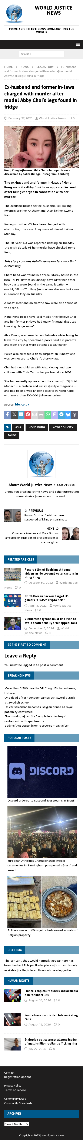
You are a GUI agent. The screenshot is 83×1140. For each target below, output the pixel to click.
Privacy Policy (12, 1085)
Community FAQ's (15, 1099)
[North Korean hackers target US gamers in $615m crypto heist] (12, 600)
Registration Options (17, 1077)
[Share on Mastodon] (54, 415)
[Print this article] (41, 415)
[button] (77, 44)
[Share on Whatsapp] (47, 415)
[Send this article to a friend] (34, 415)
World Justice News (52, 118)
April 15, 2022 (38, 605)
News (24, 67)
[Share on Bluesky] (68, 415)
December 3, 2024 (41, 628)
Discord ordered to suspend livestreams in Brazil (40, 800)
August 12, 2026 (40, 1024)
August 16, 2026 (40, 1000)
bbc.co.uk (22, 404)
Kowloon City (63, 427)
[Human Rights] (12, 995)
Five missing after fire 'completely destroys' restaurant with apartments (35, 718)
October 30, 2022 (41, 582)
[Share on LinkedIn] (21, 415)
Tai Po (11, 435)
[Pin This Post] (27, 415)
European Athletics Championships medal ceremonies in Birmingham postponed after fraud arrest (42, 865)
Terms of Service (15, 1090)
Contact (9, 1072)
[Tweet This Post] (14, 415)
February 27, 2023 (20, 118)
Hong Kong (37, 427)
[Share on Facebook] (7, 415)
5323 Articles (66, 485)
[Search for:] (41, 54)
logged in (29, 665)
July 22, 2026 (37, 1048)
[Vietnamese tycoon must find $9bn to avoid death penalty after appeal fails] (12, 623)
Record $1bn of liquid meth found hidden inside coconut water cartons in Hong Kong (51, 573)
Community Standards (18, 1103)
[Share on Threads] (74, 415)
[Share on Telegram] (61, 415)
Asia (18, 427)
